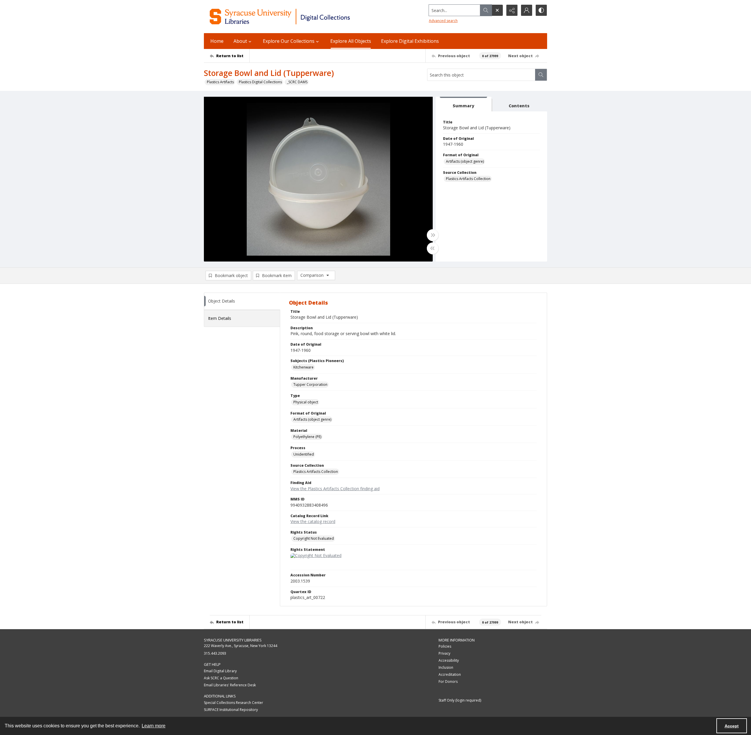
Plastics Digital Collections (260, 81)
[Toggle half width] (433, 248)
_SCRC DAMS (297, 81)
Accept (732, 726)
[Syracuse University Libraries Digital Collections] (297, 16)
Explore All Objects (350, 41)
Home (217, 41)
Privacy (444, 653)
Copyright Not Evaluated (313, 538)
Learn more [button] (153, 725)
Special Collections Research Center (233, 702)
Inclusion (446, 667)
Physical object (305, 402)
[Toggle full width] (433, 235)
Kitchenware (303, 367)
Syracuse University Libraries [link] (233, 640)
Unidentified (303, 454)
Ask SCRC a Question (221, 677)
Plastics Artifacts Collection (468, 178)
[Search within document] (541, 75)
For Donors (448, 681)
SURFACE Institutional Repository (231, 709)
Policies (445, 646)
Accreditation (450, 674)
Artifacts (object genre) (465, 161)
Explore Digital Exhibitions (410, 41)
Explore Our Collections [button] (288, 41)
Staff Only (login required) (460, 700)
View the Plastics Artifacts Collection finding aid (335, 488)
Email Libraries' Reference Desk (230, 685)
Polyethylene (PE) (307, 436)
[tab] (463, 104)
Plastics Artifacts (220, 81)
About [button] (240, 41)
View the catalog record (312, 521)
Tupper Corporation (310, 384)
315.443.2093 (215, 653)
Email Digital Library (220, 670)
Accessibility (449, 660)
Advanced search (443, 20)
